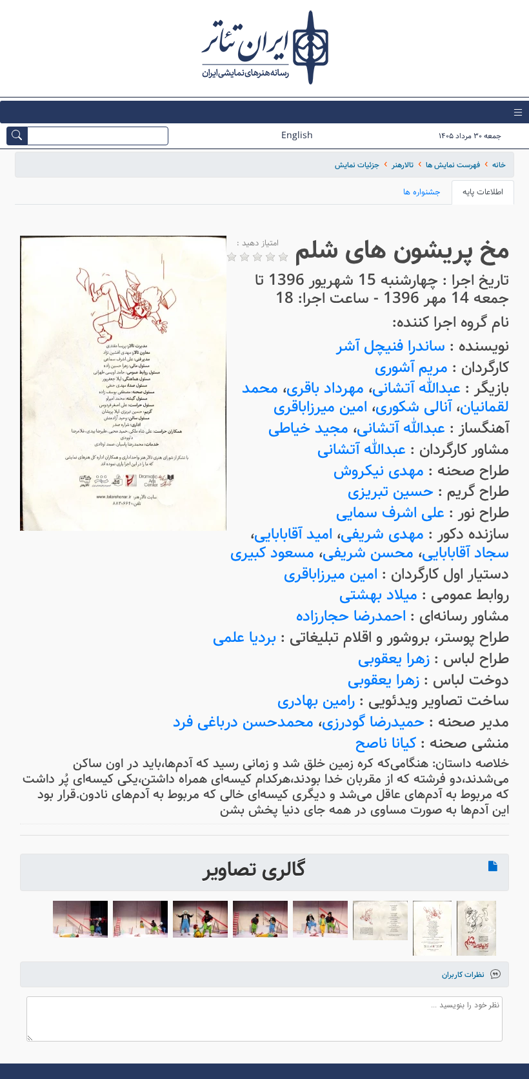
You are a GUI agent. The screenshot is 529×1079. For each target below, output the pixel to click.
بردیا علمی (244, 638)
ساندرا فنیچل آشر (390, 346)
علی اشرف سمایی (390, 513)
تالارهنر (403, 165)
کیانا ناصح (385, 743)
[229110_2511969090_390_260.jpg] (320, 919)
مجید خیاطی (308, 428)
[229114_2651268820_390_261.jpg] (80, 919)
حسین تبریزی (391, 492)
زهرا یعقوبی (394, 659)
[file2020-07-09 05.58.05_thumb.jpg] (476, 928)
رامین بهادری (316, 701)
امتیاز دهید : (258, 243)
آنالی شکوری (413, 407)
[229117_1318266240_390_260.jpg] (200, 919)
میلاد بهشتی (378, 595)
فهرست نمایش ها (453, 165)
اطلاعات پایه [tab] (483, 192)
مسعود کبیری (272, 553)
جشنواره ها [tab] (422, 192)
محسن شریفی (368, 553)
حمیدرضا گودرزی (373, 722)
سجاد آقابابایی (465, 553)
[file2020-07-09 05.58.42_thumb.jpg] (380, 920)
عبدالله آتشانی (416, 388)
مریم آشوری (411, 368)
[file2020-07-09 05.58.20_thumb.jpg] (432, 928)
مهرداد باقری (325, 388)
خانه (499, 165)
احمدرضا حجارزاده (351, 616)
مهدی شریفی (382, 534)
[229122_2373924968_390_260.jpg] (140, 919)
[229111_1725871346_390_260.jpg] (260, 919)
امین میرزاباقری (320, 407)
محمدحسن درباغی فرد (243, 722)
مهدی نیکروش (379, 471)
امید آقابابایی (293, 534)
